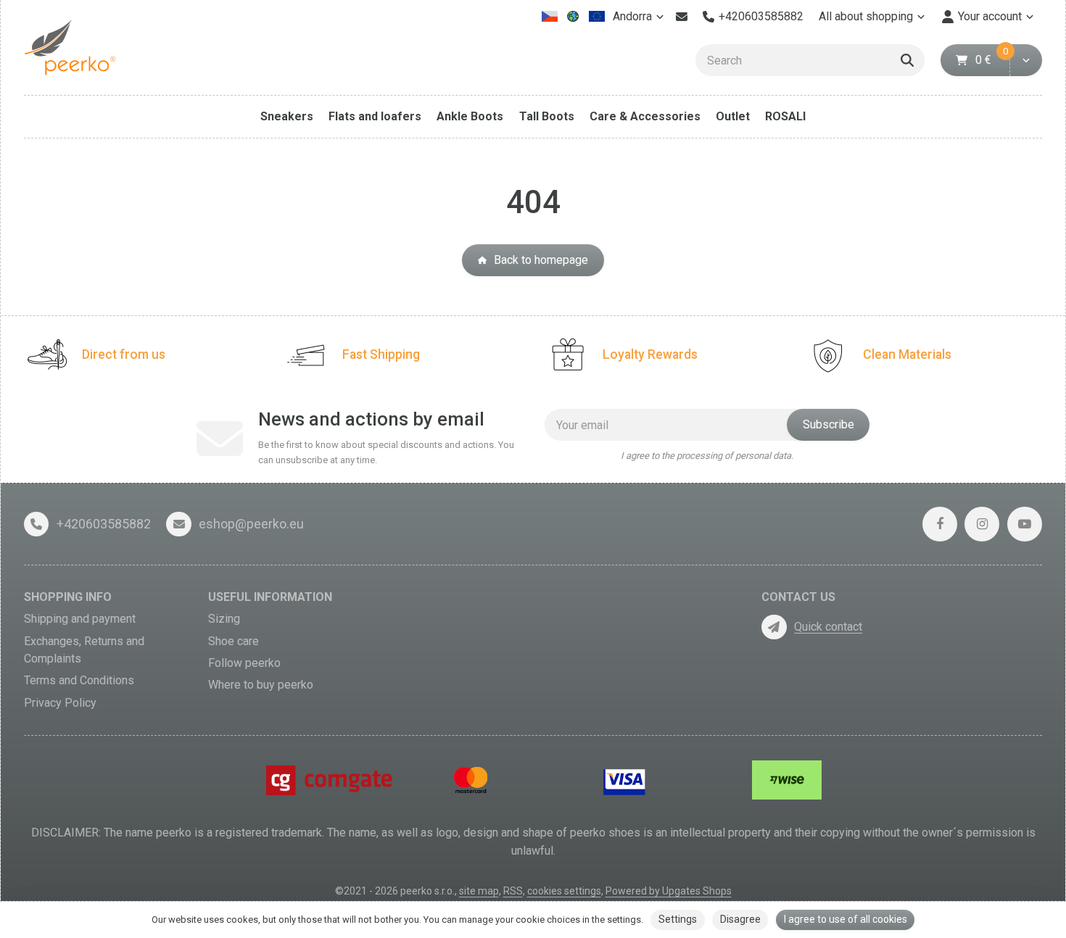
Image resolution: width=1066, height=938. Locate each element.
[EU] (597, 16)
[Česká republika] (549, 16)
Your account (990, 16)
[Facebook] (939, 524)
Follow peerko (244, 663)
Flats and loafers (375, 116)
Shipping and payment (80, 619)
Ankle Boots (470, 116)
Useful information (270, 597)
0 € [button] (992, 60)
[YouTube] (1024, 524)
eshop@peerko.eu (251, 523)
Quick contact (828, 627)
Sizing (224, 619)
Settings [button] (677, 919)
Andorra (640, 20)
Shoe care (233, 641)
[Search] (907, 60)
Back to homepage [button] (541, 260)
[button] (1025, 60)
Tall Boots (546, 116)
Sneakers (286, 116)
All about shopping (866, 16)
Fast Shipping (381, 354)
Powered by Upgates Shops (669, 891)
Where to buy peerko (260, 685)
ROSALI (785, 116)
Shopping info (68, 597)
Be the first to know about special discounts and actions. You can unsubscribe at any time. (386, 452)
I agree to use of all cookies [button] (845, 919)
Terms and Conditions (79, 680)
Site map (479, 891)
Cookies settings (564, 891)
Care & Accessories (645, 116)
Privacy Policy (60, 703)
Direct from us (123, 354)
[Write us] (773, 627)
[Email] (681, 16)
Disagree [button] (740, 919)
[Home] (72, 47)
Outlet (733, 116)
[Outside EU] (573, 16)
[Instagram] (981, 524)
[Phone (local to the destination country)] (36, 524)
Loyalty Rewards (650, 354)
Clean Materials (907, 354)
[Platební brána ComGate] (331, 779)
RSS (513, 891)
